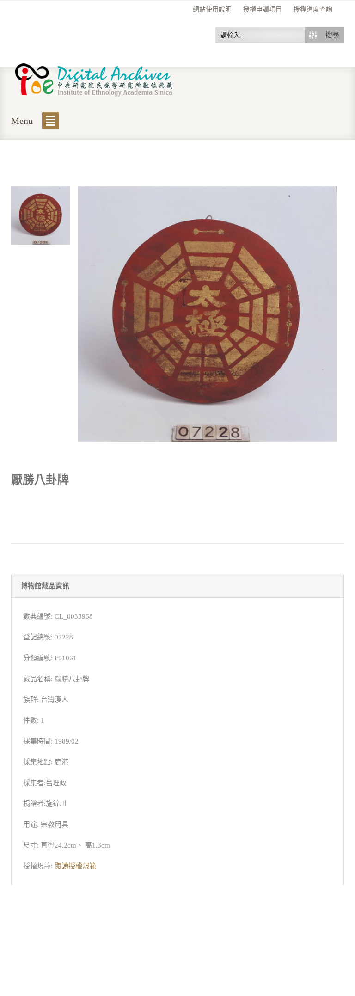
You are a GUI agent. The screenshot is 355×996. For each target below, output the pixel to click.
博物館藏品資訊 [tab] (45, 586)
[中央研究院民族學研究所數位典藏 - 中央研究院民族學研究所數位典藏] (94, 78)
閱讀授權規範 (75, 866)
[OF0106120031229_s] (40, 214)
